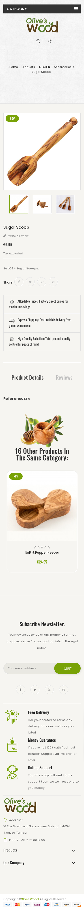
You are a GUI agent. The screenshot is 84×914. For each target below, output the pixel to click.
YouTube (49, 689)
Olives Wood (30, 899)
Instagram (63, 689)
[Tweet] (30, 281)
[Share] (18, 281)
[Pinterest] (53, 281)
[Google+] (41, 281)
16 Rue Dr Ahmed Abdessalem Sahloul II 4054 (36, 826)
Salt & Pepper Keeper (42, 552)
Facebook (20, 689)
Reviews (64, 377)
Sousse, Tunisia (15, 832)
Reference (13, 398)
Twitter (34, 689)
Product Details (27, 377)
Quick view (42, 509)
